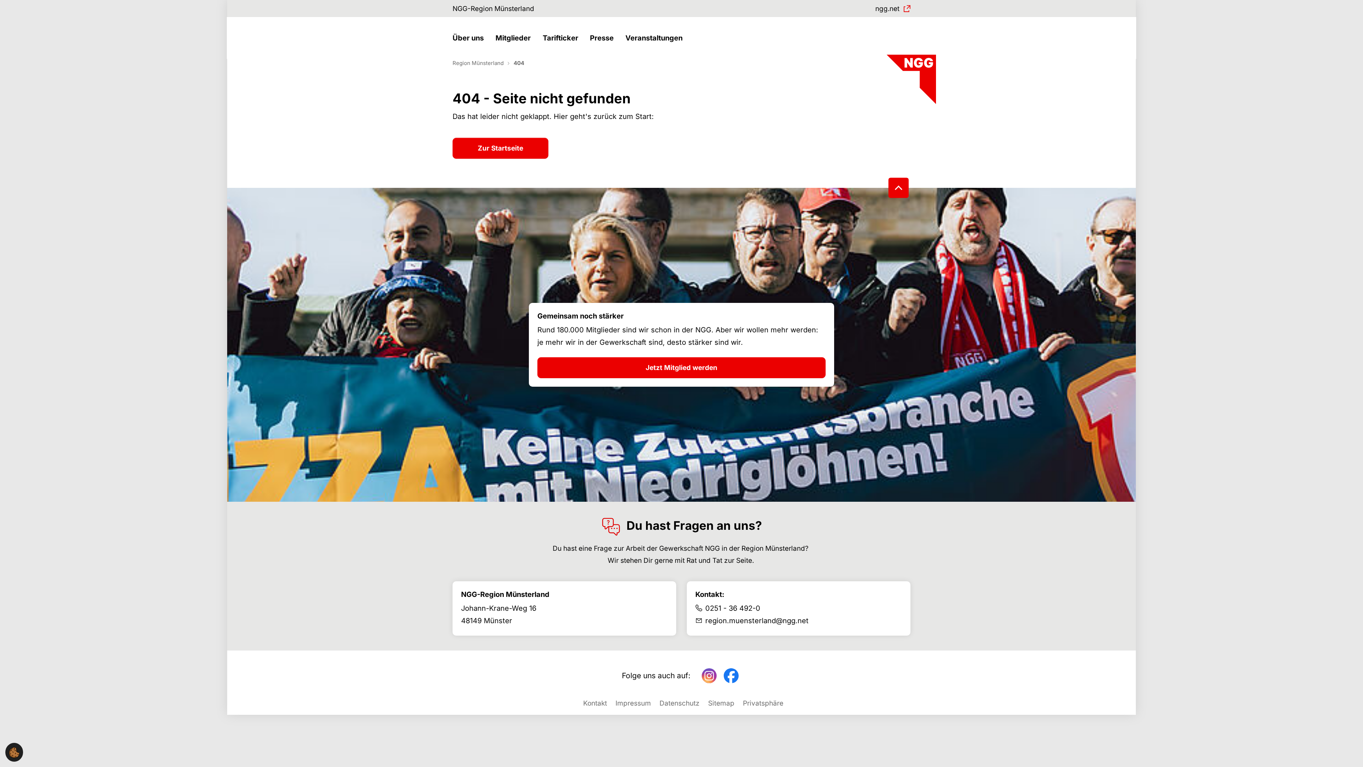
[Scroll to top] (898, 188)
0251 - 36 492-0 (732, 608)
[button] (470, 38)
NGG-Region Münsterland (493, 9)
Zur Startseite (500, 148)
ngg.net (887, 9)
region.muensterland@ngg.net (757, 620)
